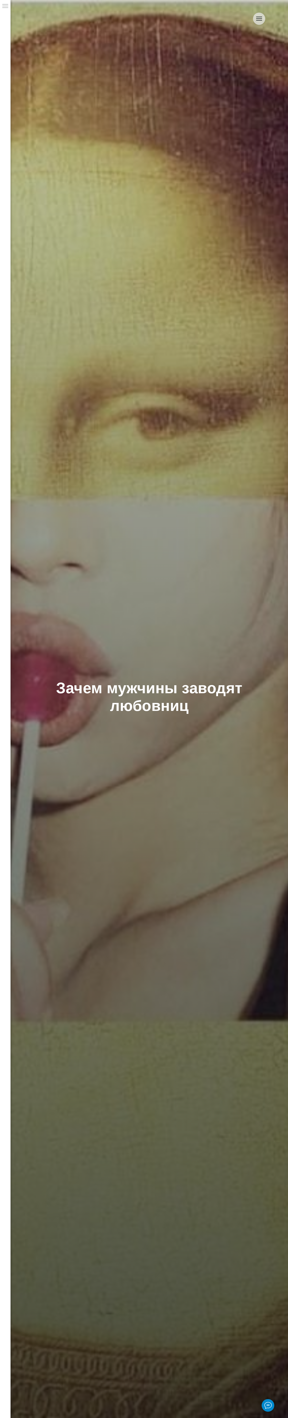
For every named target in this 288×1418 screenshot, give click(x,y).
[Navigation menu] (5, 6)
